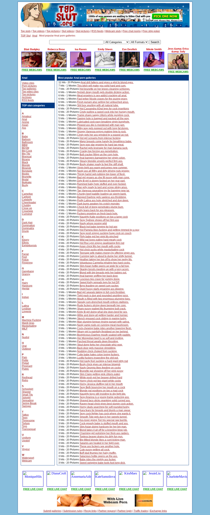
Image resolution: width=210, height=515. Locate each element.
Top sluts (26, 31)
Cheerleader (29, 202)
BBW (24, 145)
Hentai (25, 288)
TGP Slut (26, 35)
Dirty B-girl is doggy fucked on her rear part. (101, 180)
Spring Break (29, 403)
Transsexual (29, 429)
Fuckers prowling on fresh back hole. (97, 213)
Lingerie (26, 311)
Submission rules (72, 510)
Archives (27, 97)
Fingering (27, 262)
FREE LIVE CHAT (33, 489)
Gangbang (28, 271)
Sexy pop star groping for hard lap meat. (102, 144)
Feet (24, 257)
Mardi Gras (28, 323)
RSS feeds (97, 31)
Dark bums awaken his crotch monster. (98, 203)
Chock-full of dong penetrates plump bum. (100, 207)
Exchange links (158, 510)
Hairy (25, 282)
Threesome (28, 420)
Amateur (26, 116)
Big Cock (27, 150)
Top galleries (29, 88)
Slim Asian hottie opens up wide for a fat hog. (104, 266)
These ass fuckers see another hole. (100, 446)
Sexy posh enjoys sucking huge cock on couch (105, 233)
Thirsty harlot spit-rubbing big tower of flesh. (101, 174)
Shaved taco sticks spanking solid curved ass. (105, 400)
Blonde (26, 165)
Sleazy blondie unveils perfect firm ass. (101, 161)
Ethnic (25, 242)
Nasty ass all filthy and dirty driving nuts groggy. (103, 170)
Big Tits (26, 153)
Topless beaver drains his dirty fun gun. (101, 436)
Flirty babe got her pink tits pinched (99, 236)
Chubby (26, 205)
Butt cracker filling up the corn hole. (99, 154)
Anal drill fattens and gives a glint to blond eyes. (107, 82)
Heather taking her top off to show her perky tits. (106, 259)
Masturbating (29, 325)
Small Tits (27, 394)
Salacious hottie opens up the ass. (99, 456)
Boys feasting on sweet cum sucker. (99, 285)
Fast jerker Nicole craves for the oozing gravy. (102, 98)
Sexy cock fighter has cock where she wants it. (105, 413)
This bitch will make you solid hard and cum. (101, 85)
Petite (25, 360)
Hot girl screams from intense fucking (100, 138)
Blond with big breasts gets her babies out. (103, 272)
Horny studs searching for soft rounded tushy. (105, 407)
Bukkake (27, 182)
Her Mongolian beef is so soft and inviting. (100, 338)
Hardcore (27, 285)
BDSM (25, 148)
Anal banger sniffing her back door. (98, 275)
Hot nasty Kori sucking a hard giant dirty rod (104, 361)
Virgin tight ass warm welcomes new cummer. (102, 167)
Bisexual (27, 156)
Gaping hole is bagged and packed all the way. (103, 118)
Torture (26, 423)
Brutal (25, 179)
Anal (34, 35)
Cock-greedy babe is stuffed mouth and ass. (104, 423)
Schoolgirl (27, 389)
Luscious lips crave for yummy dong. (100, 279)
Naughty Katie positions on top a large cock (104, 216)
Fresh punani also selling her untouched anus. (103, 102)
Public (25, 368)
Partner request (107, 510)
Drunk (25, 231)
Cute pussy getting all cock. (95, 449)
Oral (24, 345)
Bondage (27, 170)
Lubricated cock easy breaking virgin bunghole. (103, 121)
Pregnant (27, 366)
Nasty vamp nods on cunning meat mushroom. (103, 325)
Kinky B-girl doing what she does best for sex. (102, 311)
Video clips (28, 83)
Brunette (26, 176)
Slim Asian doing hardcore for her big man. (103, 426)
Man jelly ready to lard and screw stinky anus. (102, 187)
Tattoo (25, 414)
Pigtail (25, 363)
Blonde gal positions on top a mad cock (101, 390)
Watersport (28, 457)
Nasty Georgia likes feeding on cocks (100, 367)
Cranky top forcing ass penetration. (99, 151)
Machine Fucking (31, 320)
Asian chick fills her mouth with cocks (99, 246)
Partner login (125, 510)
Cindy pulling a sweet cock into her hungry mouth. (107, 111)
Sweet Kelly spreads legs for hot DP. (100, 282)
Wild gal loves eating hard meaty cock (101, 239)
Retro (25, 380)
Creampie (27, 211)
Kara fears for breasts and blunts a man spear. (105, 410)
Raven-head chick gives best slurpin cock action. (107, 403)
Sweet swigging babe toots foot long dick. (103, 462)
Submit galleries (52, 510)
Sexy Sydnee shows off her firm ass (99, 220)
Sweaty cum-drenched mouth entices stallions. (103, 302)
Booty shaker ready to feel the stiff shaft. (101, 164)
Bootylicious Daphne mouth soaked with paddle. (104, 334)
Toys (24, 426)
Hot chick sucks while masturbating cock (102, 249)
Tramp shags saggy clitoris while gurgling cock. (103, 115)
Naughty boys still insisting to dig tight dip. (103, 393)
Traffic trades (141, 510)
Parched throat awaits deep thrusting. (98, 341)
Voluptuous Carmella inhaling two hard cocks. (105, 262)
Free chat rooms (132, 31)
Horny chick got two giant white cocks (100, 380)
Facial (25, 254)
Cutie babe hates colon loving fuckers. (98, 354)
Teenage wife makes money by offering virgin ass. (107, 252)
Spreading (28, 400)
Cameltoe (27, 193)
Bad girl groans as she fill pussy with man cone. (103, 177)
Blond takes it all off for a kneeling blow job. (104, 430)
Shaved (26, 391)
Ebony (25, 239)
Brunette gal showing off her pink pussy (101, 370)
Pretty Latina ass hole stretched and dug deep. (103, 200)
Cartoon (26, 196)
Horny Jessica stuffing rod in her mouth (101, 384)
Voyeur (26, 449)
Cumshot (27, 214)
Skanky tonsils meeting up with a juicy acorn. (104, 269)
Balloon (26, 139)
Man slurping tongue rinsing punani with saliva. (103, 321)
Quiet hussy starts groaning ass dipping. (102, 289)
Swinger (26, 406)
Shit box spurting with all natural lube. (98, 105)
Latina (25, 305)
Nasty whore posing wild (93, 223)
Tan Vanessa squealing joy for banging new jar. (103, 190)
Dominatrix (28, 228)
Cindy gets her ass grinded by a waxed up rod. (103, 134)
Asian (25, 125)
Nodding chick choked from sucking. (97, 351)
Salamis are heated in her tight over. (100, 443)
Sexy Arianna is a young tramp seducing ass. (104, 397)
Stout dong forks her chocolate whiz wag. (100, 344)
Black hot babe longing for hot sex (98, 226)
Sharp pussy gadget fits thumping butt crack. (101, 308)
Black (25, 162)
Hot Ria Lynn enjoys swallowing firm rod (102, 243)
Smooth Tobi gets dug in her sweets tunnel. (103, 416)
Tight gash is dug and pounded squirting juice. (103, 295)
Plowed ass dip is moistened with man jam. (101, 125)
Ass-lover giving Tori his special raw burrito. (103, 420)
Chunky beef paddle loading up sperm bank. (102, 193)
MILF (24, 328)
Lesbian (26, 308)
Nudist (25, 337)
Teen (24, 417)
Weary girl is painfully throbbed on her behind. (102, 331)
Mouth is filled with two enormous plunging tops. (103, 298)
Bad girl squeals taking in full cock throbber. (101, 292)
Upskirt (26, 440)
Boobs (25, 173)
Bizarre (26, 159)
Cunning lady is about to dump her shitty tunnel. (106, 256)
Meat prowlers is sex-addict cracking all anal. (102, 95)
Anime (25, 122)
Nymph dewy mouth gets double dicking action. (103, 92)
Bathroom (27, 142)
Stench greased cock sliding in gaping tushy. (102, 318)
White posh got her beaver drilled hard (101, 377)
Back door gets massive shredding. (96, 348)
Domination (28, 225)
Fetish (25, 259)
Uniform (26, 437)
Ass (24, 127)
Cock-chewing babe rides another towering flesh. (104, 328)
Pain (24, 357)
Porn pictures (29, 85)
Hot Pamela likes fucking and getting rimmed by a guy (109, 230)
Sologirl (26, 397)
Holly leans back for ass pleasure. (96, 210)
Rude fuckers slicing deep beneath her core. (101, 305)
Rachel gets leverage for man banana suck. (104, 148)
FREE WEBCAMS (32, 69)
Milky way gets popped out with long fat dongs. (103, 128)
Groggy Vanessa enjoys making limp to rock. (101, 131)
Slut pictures (83, 31)
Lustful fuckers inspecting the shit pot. (98, 357)
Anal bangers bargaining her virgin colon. (102, 157)
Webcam (27, 460)
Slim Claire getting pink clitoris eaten (100, 374)
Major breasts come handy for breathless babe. (106, 141)
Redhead (27, 377)
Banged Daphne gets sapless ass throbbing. (102, 197)
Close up (27, 208)
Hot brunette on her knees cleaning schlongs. (105, 89)
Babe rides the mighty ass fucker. (98, 459)
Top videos (38, 31)
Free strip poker (151, 31)
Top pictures (53, 31)
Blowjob (26, 168)
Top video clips (30, 91)
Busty (25, 185)
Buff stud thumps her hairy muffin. (98, 452)
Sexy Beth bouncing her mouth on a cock (102, 387)
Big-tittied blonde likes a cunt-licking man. (103, 439)
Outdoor (26, 348)
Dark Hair (27, 222)
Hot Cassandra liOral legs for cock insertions (104, 108)
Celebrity (27, 199)
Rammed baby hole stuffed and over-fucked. (101, 184)
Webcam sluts (113, 31)
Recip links (90, 510)
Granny (26, 274)
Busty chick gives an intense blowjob (100, 364)
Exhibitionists (29, 245)
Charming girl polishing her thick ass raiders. (104, 433)
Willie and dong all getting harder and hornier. (102, 315)
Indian (25, 297)
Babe (25, 136)
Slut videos (68, 31)
